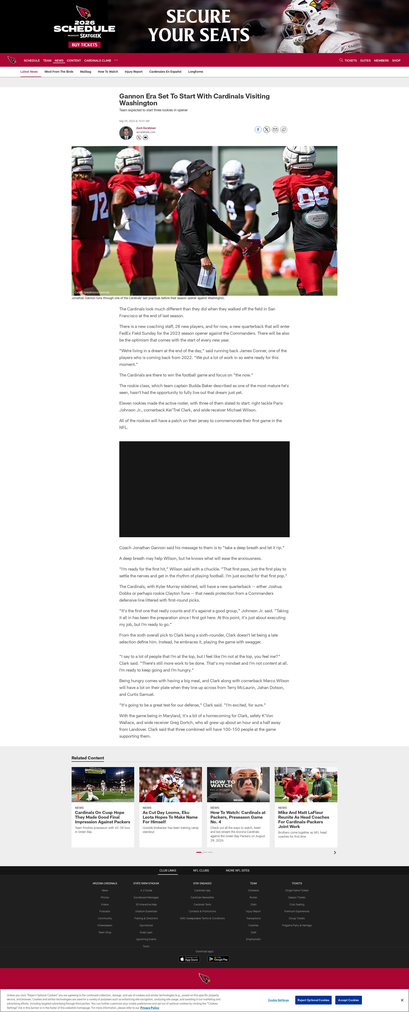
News (105, 890)
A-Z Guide (146, 890)
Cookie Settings (278, 1000)
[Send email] (275, 132)
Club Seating (296, 904)
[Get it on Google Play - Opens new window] (218, 961)
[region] (204, 1000)
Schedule (253, 890)
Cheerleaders (104, 925)
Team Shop (104, 932)
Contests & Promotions (202, 911)
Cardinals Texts (202, 904)
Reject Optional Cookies (313, 1000)
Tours (146, 946)
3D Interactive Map (146, 904)
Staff (253, 932)
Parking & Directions (146, 918)
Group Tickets (297, 918)
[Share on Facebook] (258, 132)
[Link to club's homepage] (12, 60)
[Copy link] (283, 129)
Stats (253, 904)
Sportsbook (146, 925)
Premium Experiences (296, 911)
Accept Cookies (348, 1000)
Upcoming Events (146, 939)
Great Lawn (146, 932)
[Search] (341, 60)
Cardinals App (202, 890)
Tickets (297, 883)
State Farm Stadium (146, 883)
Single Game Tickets (297, 890)
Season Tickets (296, 897)
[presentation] (335, 853)
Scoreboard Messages (146, 897)
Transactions (253, 918)
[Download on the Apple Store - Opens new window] (189, 959)
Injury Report (253, 911)
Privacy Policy (149, 1007)
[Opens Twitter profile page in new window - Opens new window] (138, 137)
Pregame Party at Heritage (297, 925)
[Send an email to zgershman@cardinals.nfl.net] (145, 137)
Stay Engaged (202, 883)
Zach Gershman (146, 127)
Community (105, 918)
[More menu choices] (116, 60)
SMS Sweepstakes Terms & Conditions (202, 918)
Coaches (253, 925)
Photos (105, 897)
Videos (105, 904)
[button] (204, 489)
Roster (253, 897)
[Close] (402, 1000)
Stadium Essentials (146, 911)
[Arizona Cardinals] (204, 978)
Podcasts (104, 911)
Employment (253, 939)
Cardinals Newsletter (202, 897)
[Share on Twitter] (266, 132)
